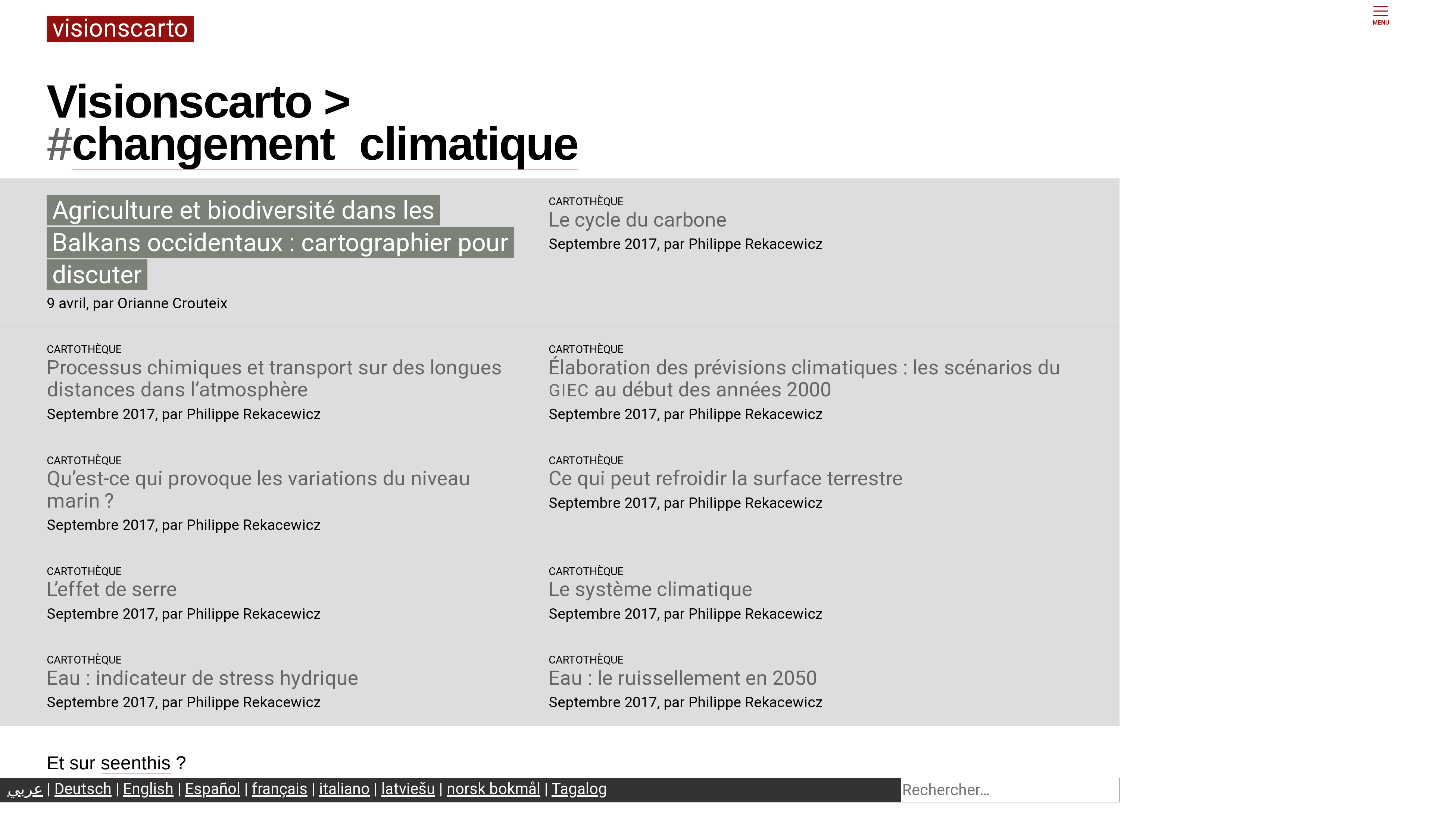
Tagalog (579, 789)
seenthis (136, 762)
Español (212, 789)
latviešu (408, 789)
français (279, 789)
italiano (344, 789)
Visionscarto (120, 29)
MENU (1381, 22)
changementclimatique (325, 143)
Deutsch (83, 789)
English (148, 789)
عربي (25, 789)
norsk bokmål (493, 789)
